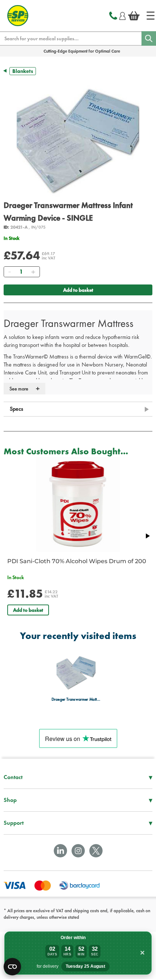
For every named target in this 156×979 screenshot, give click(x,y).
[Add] (33, 272)
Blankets (22, 71)
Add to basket (78, 290)
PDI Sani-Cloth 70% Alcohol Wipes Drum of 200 (76, 561)
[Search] (148, 38)
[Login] (122, 15)
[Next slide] (147, 536)
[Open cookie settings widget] (12, 966)
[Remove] (9, 272)
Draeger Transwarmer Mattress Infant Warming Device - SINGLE (76, 699)
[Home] (150, 15)
